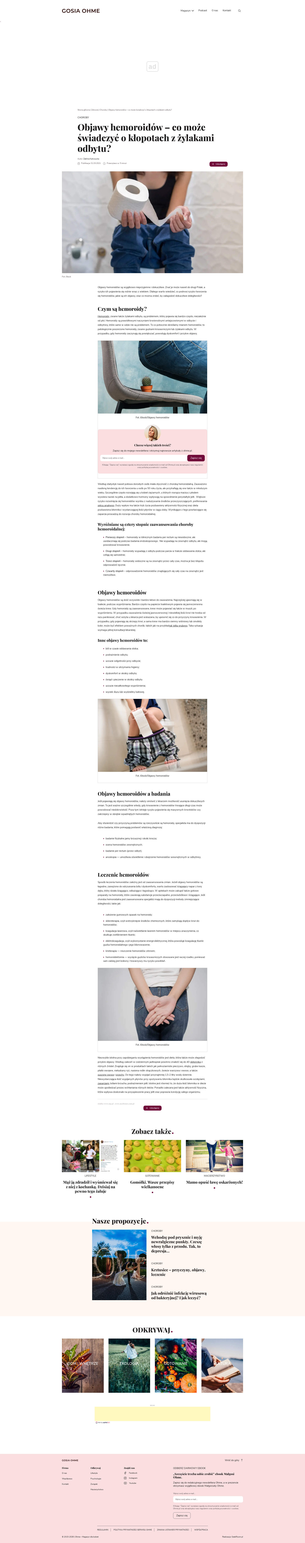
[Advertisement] (152, 1414)
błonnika (196, 1062)
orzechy (120, 1075)
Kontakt (227, 10)
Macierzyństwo (97, 1489)
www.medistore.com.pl (125, 1104)
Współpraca (67, 1479)
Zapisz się (196, 458)
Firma (65, 1468)
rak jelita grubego (178, 626)
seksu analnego (106, 505)
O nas (215, 10)
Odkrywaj (96, 1468)
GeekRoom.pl (237, 1537)
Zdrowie (94, 110)
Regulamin (102, 1530)
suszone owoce (106, 1075)
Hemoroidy (103, 316)
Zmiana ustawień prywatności (173, 1530)
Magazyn (186, 11)
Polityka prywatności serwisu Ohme (133, 1530)
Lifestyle (94, 1473)
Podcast (202, 10)
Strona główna (84, 110)
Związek (94, 1484)
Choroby (103, 110)
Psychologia (96, 1479)
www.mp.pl (109, 1104)
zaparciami (103, 1083)
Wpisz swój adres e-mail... (184, 1493)
